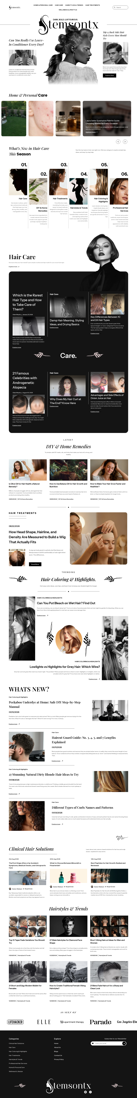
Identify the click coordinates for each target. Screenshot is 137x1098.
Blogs (56, 1051)
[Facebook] (85, 1092)
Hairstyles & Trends (74, 5)
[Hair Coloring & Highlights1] (22, 629)
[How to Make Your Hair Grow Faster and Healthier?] (109, 470)
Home (56, 1043)
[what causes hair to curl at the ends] (68, 385)
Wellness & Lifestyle (68, 10)
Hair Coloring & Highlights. (68, 579)
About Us (57, 1047)
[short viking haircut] (109, 926)
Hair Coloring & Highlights (49, 598)
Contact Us (58, 1055)
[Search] (115, 7)
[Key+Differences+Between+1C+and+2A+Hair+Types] (107, 304)
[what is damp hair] (68, 307)
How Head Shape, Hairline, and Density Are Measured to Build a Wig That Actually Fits (37, 537)
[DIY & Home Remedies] (38, 191)
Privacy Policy (59, 1059)
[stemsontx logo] (14, 7)
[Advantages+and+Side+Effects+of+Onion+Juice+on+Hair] (107, 382)
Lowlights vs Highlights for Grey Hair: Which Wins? (65, 667)
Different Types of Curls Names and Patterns (82, 807)
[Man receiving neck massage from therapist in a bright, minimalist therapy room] (27, 878)
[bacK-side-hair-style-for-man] (115, 53)
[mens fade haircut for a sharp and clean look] (109, 971)
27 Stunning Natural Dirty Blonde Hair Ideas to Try (44, 774)
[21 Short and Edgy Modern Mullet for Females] (28, 971)
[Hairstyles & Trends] (78, 191)
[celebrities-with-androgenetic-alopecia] (29, 404)
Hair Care (59, 5)
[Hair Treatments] (58, 182)
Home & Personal (28, 95)
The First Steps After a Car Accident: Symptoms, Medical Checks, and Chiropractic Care (27, 865)
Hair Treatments (92, 5)
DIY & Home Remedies (68, 446)
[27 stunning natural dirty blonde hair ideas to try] (110, 781)
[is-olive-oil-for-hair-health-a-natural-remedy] (28, 470)
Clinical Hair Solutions (31, 849)
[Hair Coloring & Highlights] (99, 182)
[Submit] (124, 1043)
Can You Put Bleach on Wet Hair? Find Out (66, 603)
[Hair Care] (18, 182)
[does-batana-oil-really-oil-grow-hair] (69, 470)
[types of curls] (27, 816)
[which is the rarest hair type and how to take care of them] (29, 326)
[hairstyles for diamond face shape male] (69, 926)
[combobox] (122, 7)
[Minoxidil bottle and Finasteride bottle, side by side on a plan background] (68, 876)
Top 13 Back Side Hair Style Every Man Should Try (114, 35)
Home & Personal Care (43, 5)
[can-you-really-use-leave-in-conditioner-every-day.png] (23, 57)
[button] (118, 142)
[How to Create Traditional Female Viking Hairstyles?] (69, 971)
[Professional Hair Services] (119, 191)
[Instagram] (90, 1092)
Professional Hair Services (18, 1063)
